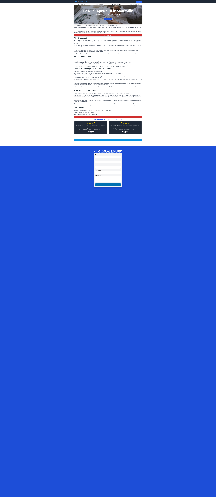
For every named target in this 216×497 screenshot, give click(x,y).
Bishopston (94, 114)
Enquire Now (108, 143)
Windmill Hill (85, 114)
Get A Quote (108, 19)
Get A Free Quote (108, 139)
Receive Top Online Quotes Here (108, 116)
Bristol (80, 114)
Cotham (89, 114)
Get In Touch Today (108, 35)
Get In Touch (139, 1)
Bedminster (76, 114)
